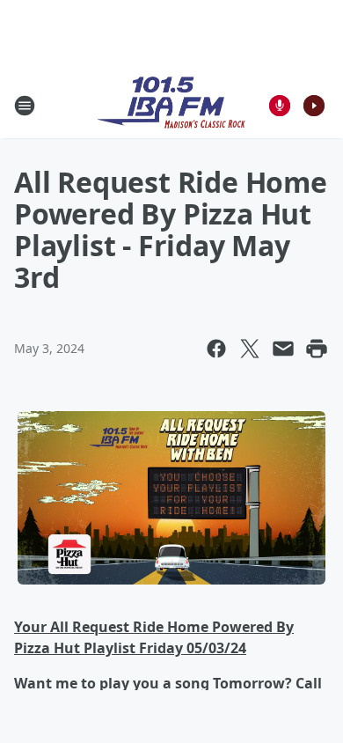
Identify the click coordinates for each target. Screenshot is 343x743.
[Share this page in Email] (283, 348)
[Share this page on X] (249, 348)
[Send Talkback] (279, 105)
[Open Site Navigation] (24, 105)
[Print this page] (316, 348)
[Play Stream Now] (314, 105)
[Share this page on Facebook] (216, 348)
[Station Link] (171, 105)
